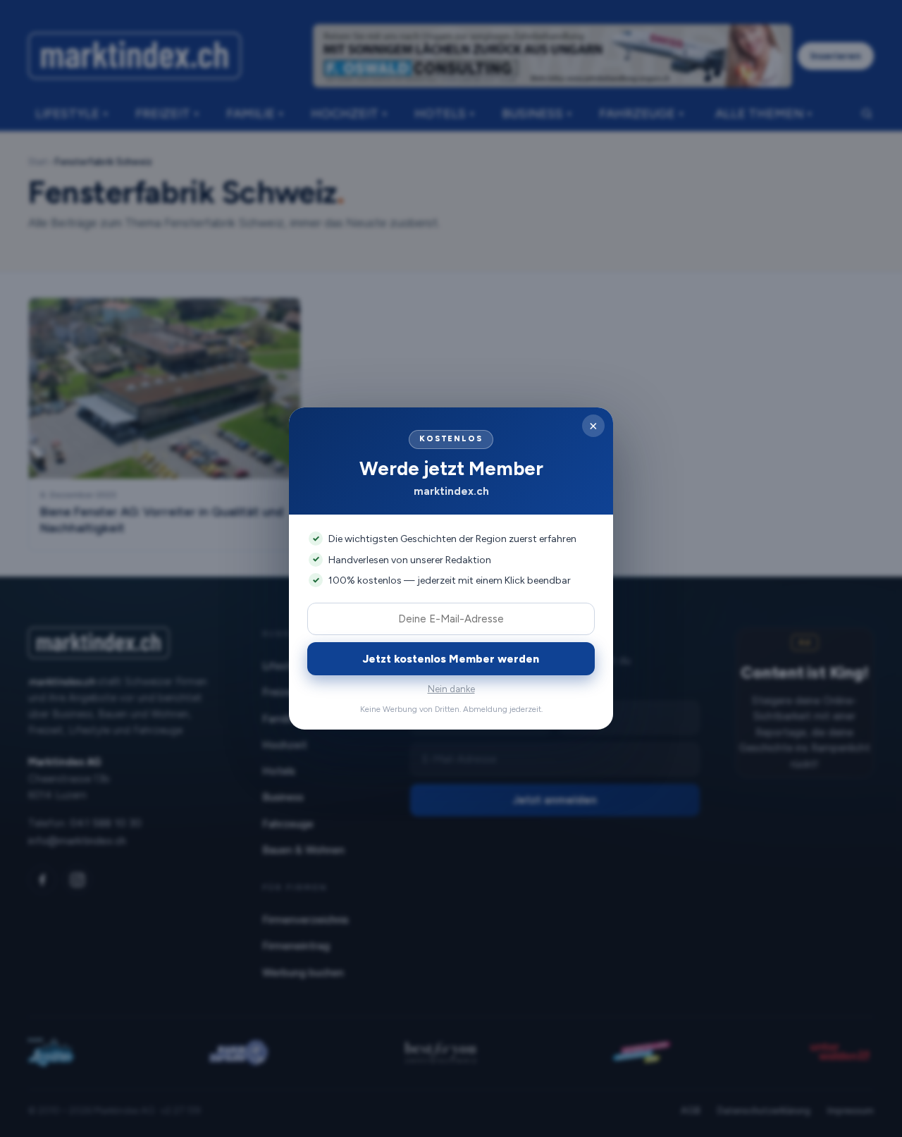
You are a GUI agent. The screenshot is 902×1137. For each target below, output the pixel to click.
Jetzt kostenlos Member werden (451, 658)
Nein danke (451, 689)
